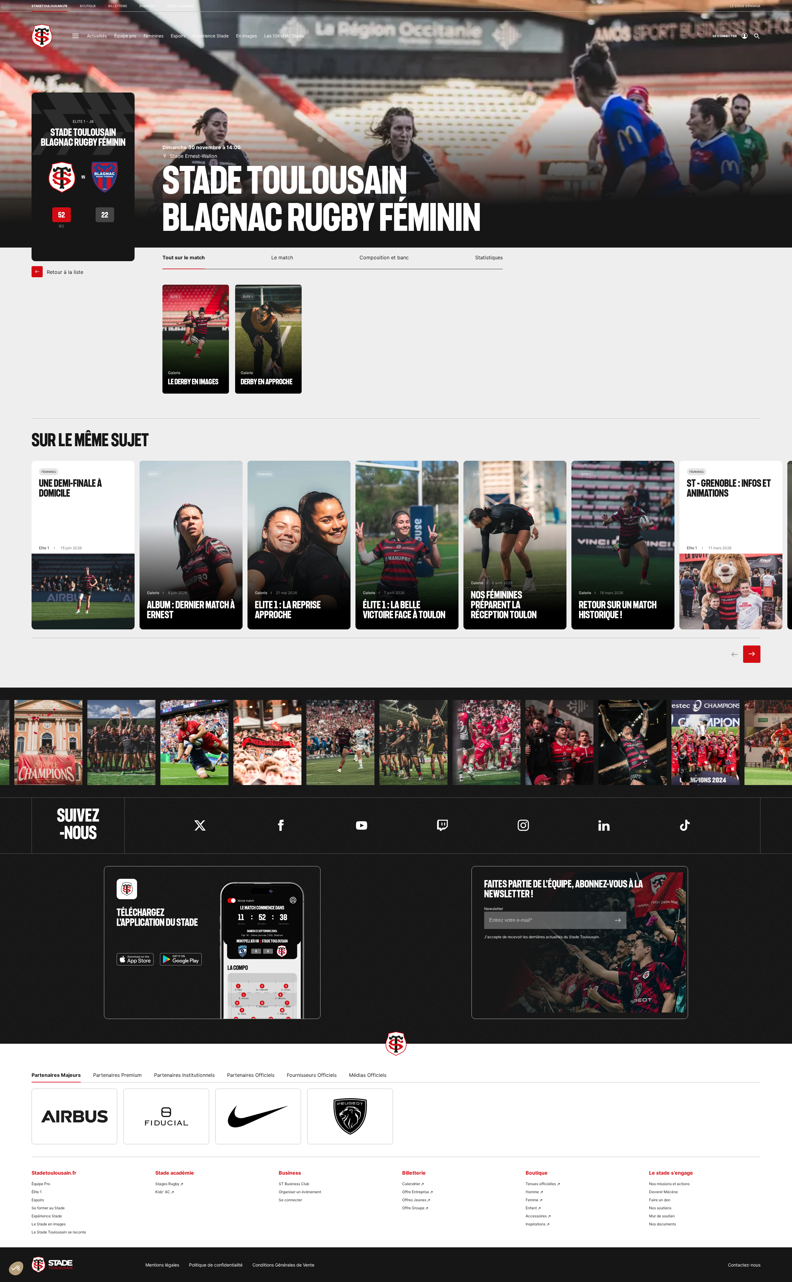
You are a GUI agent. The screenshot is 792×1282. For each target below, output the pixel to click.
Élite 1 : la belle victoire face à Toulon (406, 545)
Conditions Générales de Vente (283, 1264)
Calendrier (411, 1183)
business (147, 6)
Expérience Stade (211, 35)
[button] (16, 1268)
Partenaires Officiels (250, 1075)
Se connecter (290, 1200)
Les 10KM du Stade (284, 35)
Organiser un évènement (300, 1191)
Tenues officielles (541, 1183)
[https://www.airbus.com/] (74, 1116)
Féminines (153, 35)
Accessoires (536, 1216)
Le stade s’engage (745, 6)
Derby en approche (268, 339)
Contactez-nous (744, 1264)
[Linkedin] (604, 825)
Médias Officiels (367, 1075)
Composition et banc (384, 257)
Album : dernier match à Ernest (191, 545)
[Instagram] (523, 825)
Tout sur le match (183, 257)
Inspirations (535, 1224)
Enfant (531, 1208)
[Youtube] (361, 825)
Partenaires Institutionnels (184, 1075)
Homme (532, 1191)
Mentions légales (162, 1264)
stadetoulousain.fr (49, 6)
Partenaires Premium (117, 1075)
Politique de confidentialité (216, 1264)
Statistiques (489, 257)
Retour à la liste (64, 272)
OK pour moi (114, 1251)
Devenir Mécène (663, 1191)
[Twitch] (442, 825)
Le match (282, 257)
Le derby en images (195, 339)
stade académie (180, 6)
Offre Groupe (413, 1208)
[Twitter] (200, 825)
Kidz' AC (162, 1191)
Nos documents (662, 1224)
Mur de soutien (662, 1216)
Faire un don (659, 1200)
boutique (88, 6)
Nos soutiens (660, 1208)
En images (246, 35)
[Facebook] (280, 825)
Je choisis (71, 1251)
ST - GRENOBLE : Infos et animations (730, 545)
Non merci (28, 1251)
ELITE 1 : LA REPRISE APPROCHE (299, 545)
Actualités (97, 35)
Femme (532, 1200)
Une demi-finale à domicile (83, 545)
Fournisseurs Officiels (312, 1075)
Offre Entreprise (415, 1191)
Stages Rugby (167, 1183)
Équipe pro (125, 35)
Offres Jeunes (414, 1200)
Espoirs (178, 35)
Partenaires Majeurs (56, 1075)
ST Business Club (294, 1183)
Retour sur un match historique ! (622, 545)
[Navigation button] (75, 36)
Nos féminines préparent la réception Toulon (514, 545)
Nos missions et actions (669, 1183)
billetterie (117, 6)
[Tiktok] (685, 825)
